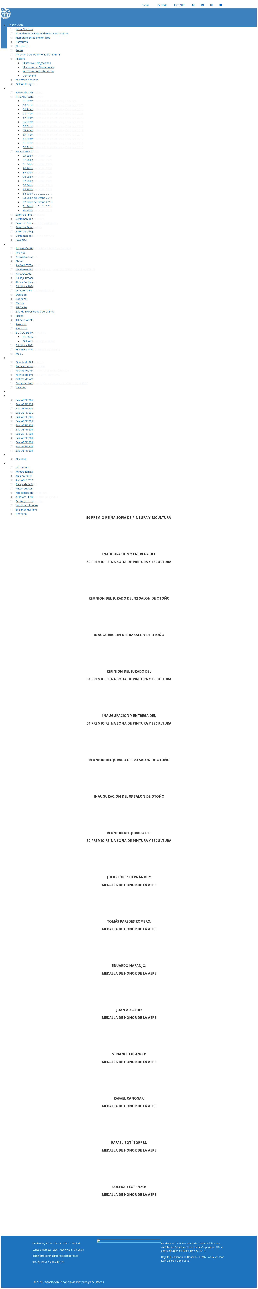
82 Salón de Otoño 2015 (37, 202)
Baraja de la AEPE (26, 484)
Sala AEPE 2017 (25, 433)
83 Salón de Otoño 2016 (37, 197)
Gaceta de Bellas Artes (30, 362)
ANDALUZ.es (23, 273)
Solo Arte (21, 240)
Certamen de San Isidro (30, 219)
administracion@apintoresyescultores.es (55, 1255)
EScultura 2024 (25, 286)
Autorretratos (24, 488)
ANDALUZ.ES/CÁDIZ (28, 265)
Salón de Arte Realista (29, 227)
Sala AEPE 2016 (25, 438)
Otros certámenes (27, 505)
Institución (16, 25)
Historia (20, 58)
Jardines (20, 252)
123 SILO (21, 328)
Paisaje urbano (25, 277)
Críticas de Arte (25, 379)
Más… (19, 353)
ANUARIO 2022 (25, 480)
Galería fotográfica (27, 84)
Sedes (19, 50)
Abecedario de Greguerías (32, 492)
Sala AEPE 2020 (25, 421)
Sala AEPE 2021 (25, 417)
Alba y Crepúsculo (26, 282)
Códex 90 (21, 299)
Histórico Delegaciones (37, 63)
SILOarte (21, 307)
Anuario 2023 (24, 476)
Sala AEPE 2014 (25, 446)
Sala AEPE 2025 (25, 400)
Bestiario (21, 513)
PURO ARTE (30, 336)
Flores (19, 315)
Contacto (162, 4)
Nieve (19, 261)
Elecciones (22, 46)
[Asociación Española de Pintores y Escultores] (5, 18)
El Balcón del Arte (26, 509)
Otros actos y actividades (25, 463)
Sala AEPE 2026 (19, 396)
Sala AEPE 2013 (25, 450)
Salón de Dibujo (25, 231)
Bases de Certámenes (29, 92)
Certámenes (17, 88)
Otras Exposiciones (21, 244)
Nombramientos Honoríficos (33, 37)
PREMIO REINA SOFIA (29, 96)
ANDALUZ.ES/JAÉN (27, 256)
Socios (145, 4)
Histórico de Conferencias (38, 71)
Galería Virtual (18, 455)
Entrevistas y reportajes (30, 366)
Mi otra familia (24, 471)
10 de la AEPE (24, 320)
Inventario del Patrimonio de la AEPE (38, 54)
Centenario (29, 75)
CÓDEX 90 (22, 467)
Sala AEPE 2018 (25, 429)
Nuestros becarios (27, 79)
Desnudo (21, 294)
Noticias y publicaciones (24, 358)
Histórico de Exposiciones (38, 67)
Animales (21, 324)
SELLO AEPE (17, 391)
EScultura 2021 (25, 345)
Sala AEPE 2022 (25, 412)
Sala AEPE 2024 (25, 404)
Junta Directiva (24, 29)
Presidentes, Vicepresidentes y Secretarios (42, 33)
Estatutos (22, 42)
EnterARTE (179, 4)
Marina (20, 303)
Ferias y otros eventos (29, 501)
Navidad (21, 459)
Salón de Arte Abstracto (30, 214)
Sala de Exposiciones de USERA (35, 311)
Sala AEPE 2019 (25, 425)
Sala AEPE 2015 (25, 442)
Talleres (21, 387)
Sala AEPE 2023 (25, 408)
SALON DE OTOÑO (27, 151)
